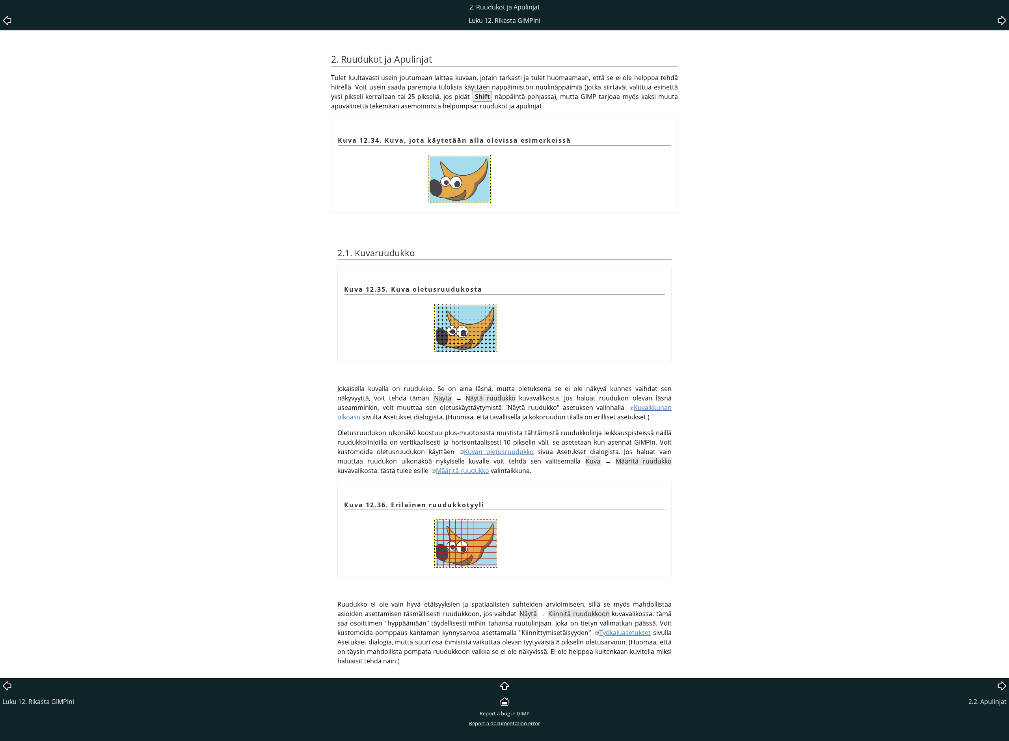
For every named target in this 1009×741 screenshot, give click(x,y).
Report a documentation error (504, 723)
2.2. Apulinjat (987, 701)
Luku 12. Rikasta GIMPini (38, 701)
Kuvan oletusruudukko (499, 451)
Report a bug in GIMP (505, 713)
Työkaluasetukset (625, 632)
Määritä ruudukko (462, 470)
